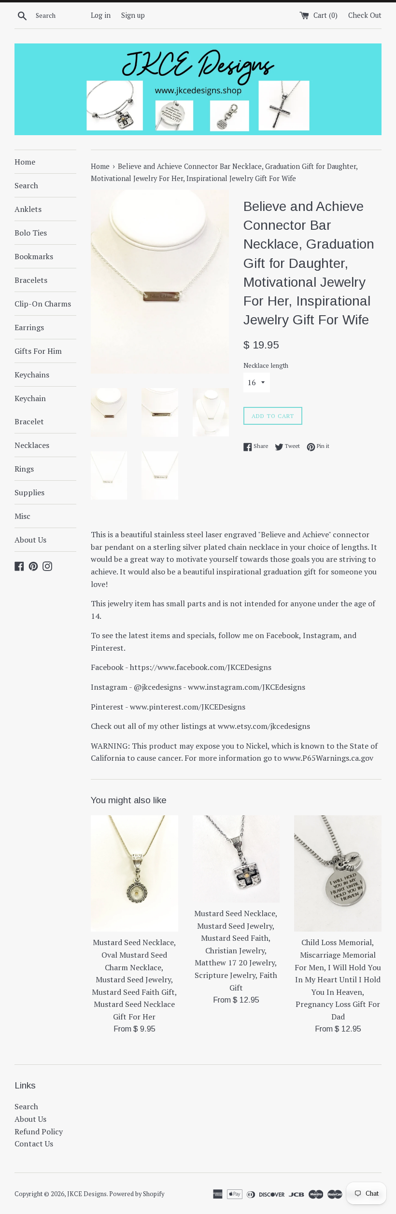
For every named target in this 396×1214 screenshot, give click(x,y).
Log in (101, 15)
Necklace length (265, 366)
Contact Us (33, 1143)
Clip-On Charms (42, 303)
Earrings (29, 327)
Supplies (29, 492)
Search (26, 185)
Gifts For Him (38, 351)
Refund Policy (38, 1131)
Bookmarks (33, 256)
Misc (22, 516)
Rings (24, 468)
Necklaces (31, 445)
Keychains (31, 374)
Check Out (365, 15)
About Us (30, 539)
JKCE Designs (87, 1194)
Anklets (28, 209)
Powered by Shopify (136, 1194)
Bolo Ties (30, 232)
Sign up (133, 15)
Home (24, 161)
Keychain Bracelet (30, 410)
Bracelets (30, 280)
